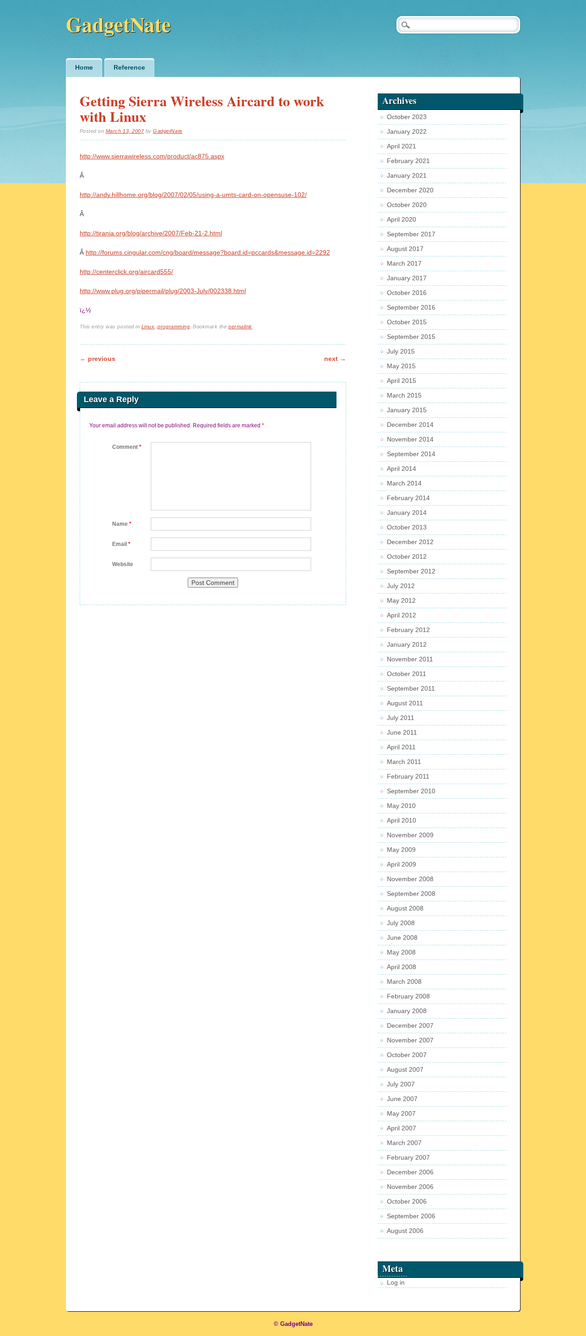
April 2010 (401, 820)
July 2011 (400, 717)
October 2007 (407, 1054)
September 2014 (411, 454)
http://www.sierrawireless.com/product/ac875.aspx (152, 156)
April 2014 (401, 468)
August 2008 (405, 908)
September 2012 (411, 571)
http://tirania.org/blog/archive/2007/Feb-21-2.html (151, 233)
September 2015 (411, 336)
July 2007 (401, 1084)
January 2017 (407, 278)
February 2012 (408, 629)
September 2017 (411, 234)
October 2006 (407, 1201)
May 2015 (401, 366)
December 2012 (410, 541)
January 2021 (407, 175)
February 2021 (408, 160)
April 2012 (401, 615)
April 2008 (401, 967)
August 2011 (405, 703)
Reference (129, 67)
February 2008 (408, 996)
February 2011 (408, 776)
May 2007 (401, 1113)
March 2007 (404, 1142)
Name (121, 524)
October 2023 (407, 116)
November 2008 (410, 879)
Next (335, 358)
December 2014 (410, 424)
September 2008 (411, 893)
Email (121, 544)
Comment (126, 447)
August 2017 (405, 248)
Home (84, 67)
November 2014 (410, 439)
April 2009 (401, 864)
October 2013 (407, 527)
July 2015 (401, 351)
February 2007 (408, 1157)
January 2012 (407, 644)
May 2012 (401, 600)
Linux (148, 326)
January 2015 (407, 410)
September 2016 (411, 307)
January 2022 (407, 131)
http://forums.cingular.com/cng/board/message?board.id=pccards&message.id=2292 (208, 252)
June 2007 (402, 1098)
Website (122, 564)
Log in (396, 1282)
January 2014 (407, 512)
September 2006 (411, 1216)
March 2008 (404, 981)
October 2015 (407, 322)
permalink (240, 326)
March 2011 (404, 761)
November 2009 (410, 835)
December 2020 (410, 190)
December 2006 (410, 1172)
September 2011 (411, 688)
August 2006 (405, 1230)
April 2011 (401, 747)
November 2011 (410, 659)
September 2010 (411, 791)
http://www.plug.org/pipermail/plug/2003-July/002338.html (163, 290)
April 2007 (401, 1128)
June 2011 (402, 732)
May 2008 (401, 952)
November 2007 (410, 1040)
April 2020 (401, 219)
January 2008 (407, 1010)
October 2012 (407, 556)
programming (173, 326)
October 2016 (407, 292)
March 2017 (404, 263)
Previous (97, 358)
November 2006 (410, 1186)
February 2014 (408, 498)
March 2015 (404, 395)
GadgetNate (118, 24)
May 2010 (401, 805)
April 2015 (401, 380)
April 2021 (401, 146)
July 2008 (401, 923)
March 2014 (404, 483)
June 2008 (402, 937)
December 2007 (410, 1025)
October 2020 (407, 204)
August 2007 (405, 1069)
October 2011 (406, 673)
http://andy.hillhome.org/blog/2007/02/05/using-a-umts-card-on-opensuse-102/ (193, 194)
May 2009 (401, 849)
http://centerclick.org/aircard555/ (126, 271)
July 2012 (401, 585)
